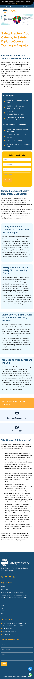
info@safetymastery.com (17, 418)
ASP (2, 605)
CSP (2, 611)
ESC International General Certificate (12, 592)
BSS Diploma (5, 587)
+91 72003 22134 (17, 431)
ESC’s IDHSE (4, 589)
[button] (30, 10)
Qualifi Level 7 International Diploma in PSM (13, 598)
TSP (2, 608)
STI (2, 613)
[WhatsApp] (30, 674)
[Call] (30, 668)
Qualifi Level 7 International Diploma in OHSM (14, 595)
